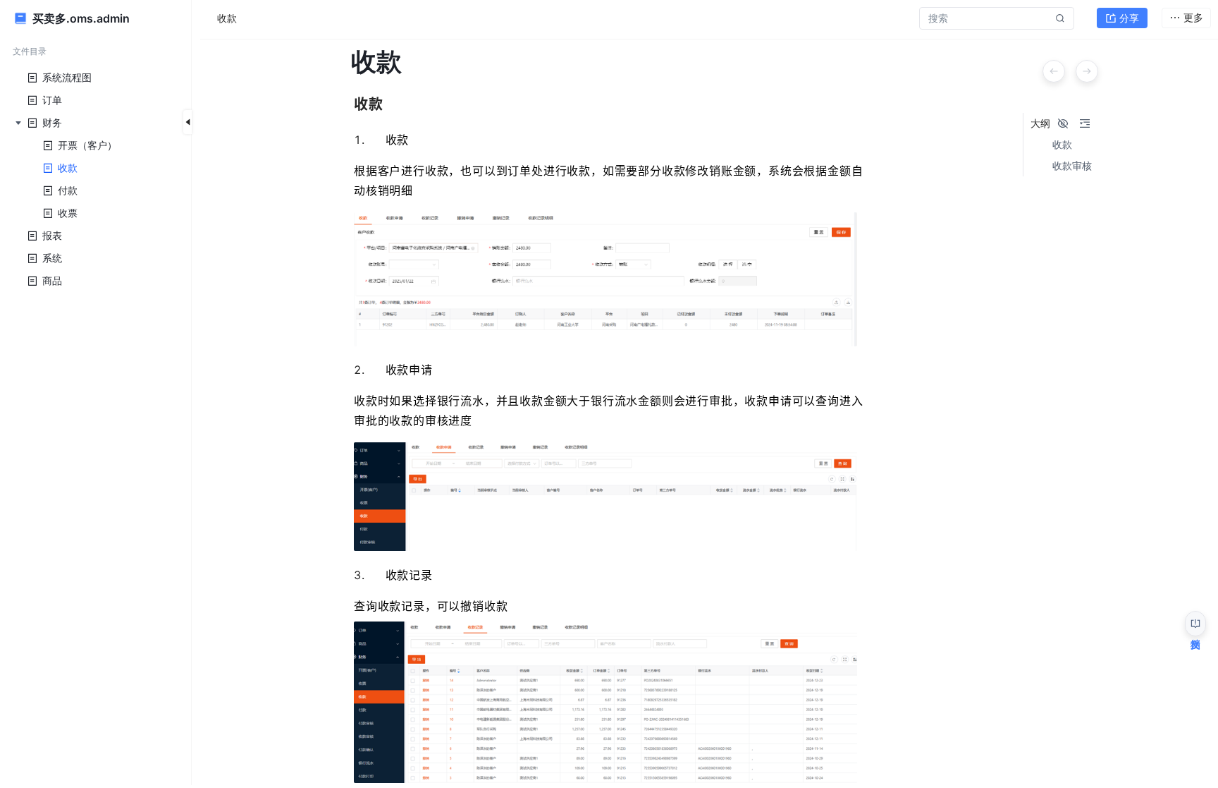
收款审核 (1072, 165)
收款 (1062, 144)
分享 (1129, 18)
